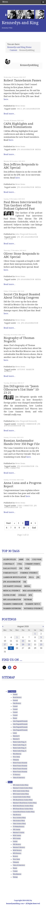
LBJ (23, 426)
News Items (20, 106)
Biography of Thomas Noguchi (19, 339)
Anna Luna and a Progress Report (22, 484)
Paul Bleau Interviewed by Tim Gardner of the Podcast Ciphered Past (23, 205)
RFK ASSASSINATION (12, 600)
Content (13, 50)
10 (24, 528)
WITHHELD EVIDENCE (33, 608)
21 (29, 644)
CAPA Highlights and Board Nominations (18, 125)
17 (5, 644)
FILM (27, 568)
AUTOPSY (21, 369)
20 (23, 644)
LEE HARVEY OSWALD (12, 586)
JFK (18, 237)
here (6, 99)
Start (8, 523)
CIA (5, 239)
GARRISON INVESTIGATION (14, 577)
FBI (20, 568)
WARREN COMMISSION (26, 424)
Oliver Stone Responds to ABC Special (21, 255)
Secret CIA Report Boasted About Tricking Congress (22, 296)
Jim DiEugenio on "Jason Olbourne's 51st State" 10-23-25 (21, 389)
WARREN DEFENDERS (12, 608)
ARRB (21, 559)
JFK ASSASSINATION (31, 109)
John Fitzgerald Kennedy (26, 234)
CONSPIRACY (8, 564)
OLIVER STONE (9, 595)
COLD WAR (36, 559)
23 (41, 644)
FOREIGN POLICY (10, 573)
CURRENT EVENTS (32, 564)
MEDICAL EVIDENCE (11, 591)
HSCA (19, 109)
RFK (30, 595)
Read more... (9, 113)
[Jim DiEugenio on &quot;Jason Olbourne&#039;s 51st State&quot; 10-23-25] (8, 397)
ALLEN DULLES (9, 559)
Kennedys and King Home (19, 47)
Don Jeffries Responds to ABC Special (21, 166)
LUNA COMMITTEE (12, 468)
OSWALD (22, 595)
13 (23, 641)
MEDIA (38, 149)
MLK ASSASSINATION (32, 591)
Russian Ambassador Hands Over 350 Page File (22, 442)
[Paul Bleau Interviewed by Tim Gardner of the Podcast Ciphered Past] (8, 213)
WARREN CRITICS (33, 604)
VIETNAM (28, 600)
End (34, 528)
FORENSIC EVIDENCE (29, 573)
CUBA (10, 239)
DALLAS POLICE (9, 568)
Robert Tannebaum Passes (22, 80)
